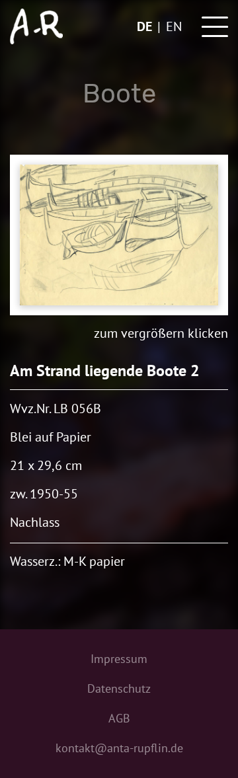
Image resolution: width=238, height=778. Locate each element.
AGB (119, 718)
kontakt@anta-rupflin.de (119, 748)
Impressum (119, 658)
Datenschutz (119, 688)
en (174, 26)
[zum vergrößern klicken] (119, 235)
